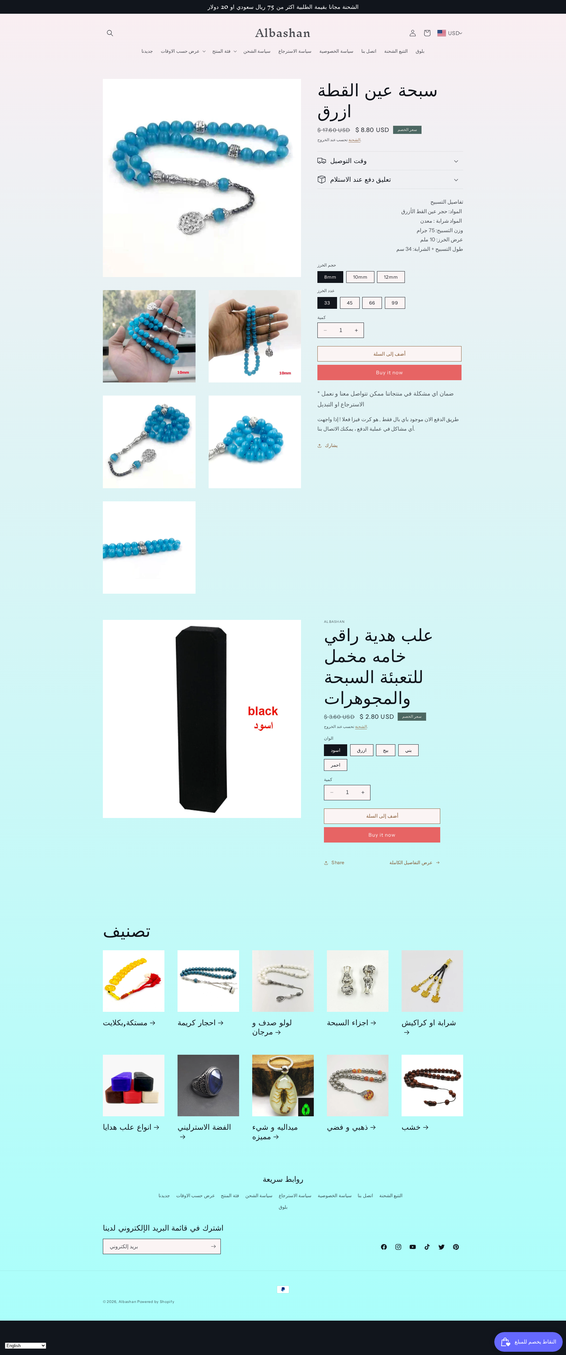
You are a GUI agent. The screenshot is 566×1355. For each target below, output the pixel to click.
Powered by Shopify (156, 1301)
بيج (385, 750)
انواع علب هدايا (127, 1126)
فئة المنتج (230, 1195)
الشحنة (354, 139)
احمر (335, 765)
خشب (411, 1126)
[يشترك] (213, 1246)
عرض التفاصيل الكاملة (410, 862)
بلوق (283, 1207)
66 (372, 303)
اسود (335, 750)
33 (327, 303)
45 (350, 303)
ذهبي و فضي (347, 1126)
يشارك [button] (331, 445)
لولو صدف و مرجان (272, 1026)
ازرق (362, 750)
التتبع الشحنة (391, 1195)
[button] (110, 33)
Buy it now (389, 372)
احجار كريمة (197, 1022)
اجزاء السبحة (347, 1022)
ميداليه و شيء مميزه (275, 1131)
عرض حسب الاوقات (195, 1195)
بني (408, 750)
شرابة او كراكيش (429, 1024)
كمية (321, 317)
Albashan (128, 1301)
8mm (330, 277)
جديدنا (164, 1195)
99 (395, 303)
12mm (391, 277)
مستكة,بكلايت (125, 1022)
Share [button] (338, 862)
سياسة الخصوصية (335, 1195)
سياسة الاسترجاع (295, 1195)
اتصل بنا (365, 1195)
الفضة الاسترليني (204, 1129)
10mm (360, 277)
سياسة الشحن (259, 1195)
